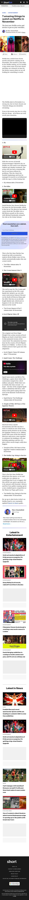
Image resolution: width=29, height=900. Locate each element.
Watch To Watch (13, 503)
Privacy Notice (22, 239)
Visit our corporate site (19, 891)
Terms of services (21, 237)
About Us (14, 866)
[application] (14, 127)
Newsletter (23, 54)
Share (6, 54)
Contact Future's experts (14, 869)
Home (4, 12)
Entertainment (13, 12)
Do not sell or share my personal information (14, 878)
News (23, 32)
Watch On (6, 157)
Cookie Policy (14, 876)
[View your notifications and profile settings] (20, 2)
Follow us (15, 54)
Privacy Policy (14, 873)
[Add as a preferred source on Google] (14, 883)
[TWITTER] (13, 514)
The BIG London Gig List (18, 6)
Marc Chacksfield (13, 31)
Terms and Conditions (14, 871)
